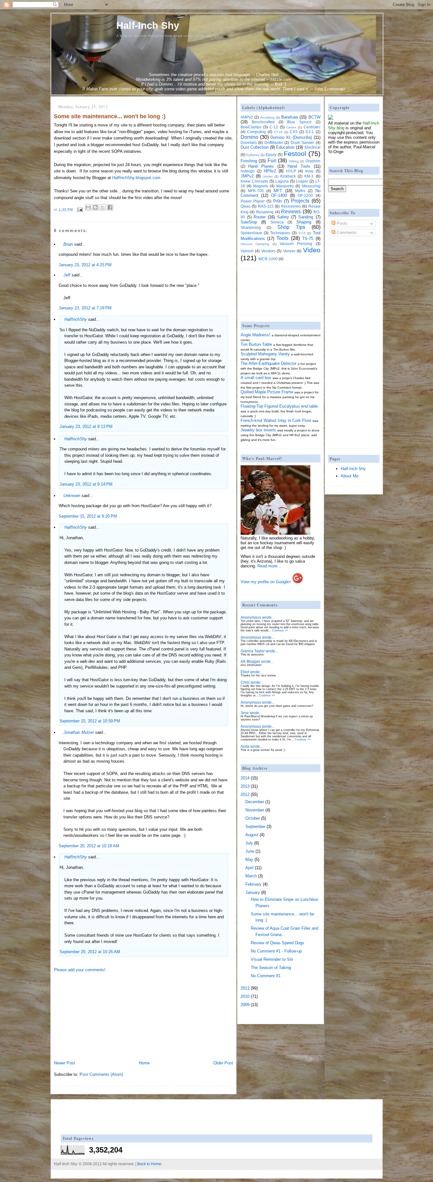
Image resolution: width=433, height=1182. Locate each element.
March (251, 876)
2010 (245, 996)
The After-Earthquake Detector (268, 363)
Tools (282, 238)
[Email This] (88, 207)
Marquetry (285, 186)
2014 (245, 778)
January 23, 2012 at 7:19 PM (85, 308)
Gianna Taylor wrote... (259, 651)
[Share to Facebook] (110, 207)
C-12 (273, 127)
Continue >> (280, 630)
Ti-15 (302, 233)
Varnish (247, 251)
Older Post (223, 1063)
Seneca (277, 222)
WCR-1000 (268, 259)
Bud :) (280, 84)
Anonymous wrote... (258, 617)
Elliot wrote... (251, 672)
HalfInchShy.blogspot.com (136, 177)
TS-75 (307, 238)
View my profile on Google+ (266, 581)
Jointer (268, 176)
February (253, 884)
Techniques (280, 233)
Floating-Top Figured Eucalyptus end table (279, 406)
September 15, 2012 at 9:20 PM (88, 516)
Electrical (312, 147)
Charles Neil (267, 74)
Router (260, 217)
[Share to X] (103, 207)
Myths (300, 191)
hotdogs (248, 171)
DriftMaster (273, 142)
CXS (294, 132)
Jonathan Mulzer (78, 732)
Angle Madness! (255, 335)
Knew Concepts (254, 181)
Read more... (269, 566)
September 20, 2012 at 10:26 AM (90, 951)
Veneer (289, 251)
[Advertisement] (101, 1016)
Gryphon (313, 161)
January (252, 892)
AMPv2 (247, 117)
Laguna (282, 181)
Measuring (311, 186)
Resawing (265, 212)
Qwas (245, 206)
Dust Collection (255, 147)
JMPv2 (247, 176)
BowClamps (251, 127)
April (249, 867)
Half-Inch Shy (147, 25)
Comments (346, 232)
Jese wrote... (251, 713)
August (251, 834)
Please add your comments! (80, 969)
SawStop (249, 222)
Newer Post (64, 1063)
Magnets (260, 186)
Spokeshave (251, 233)
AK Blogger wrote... (257, 661)
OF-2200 (305, 195)
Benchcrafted (263, 122)
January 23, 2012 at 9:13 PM (86, 426)
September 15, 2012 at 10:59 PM (90, 721)
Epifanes (252, 155)
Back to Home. (149, 1164)
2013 (245, 786)
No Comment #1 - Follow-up (276, 951)
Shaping (303, 222)
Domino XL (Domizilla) (291, 137)
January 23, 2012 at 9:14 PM (86, 484)
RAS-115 (266, 206)
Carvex (291, 127)
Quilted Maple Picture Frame (267, 392)
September (255, 826)
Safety (283, 217)
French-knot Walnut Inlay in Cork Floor (276, 420)
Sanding (305, 217)
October (252, 818)
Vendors (268, 251)
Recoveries (291, 206)
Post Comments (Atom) (101, 1074)
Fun (272, 160)
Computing (256, 132)
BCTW (314, 117)
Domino (249, 137)
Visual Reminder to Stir (272, 959)
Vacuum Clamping (255, 244)
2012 (245, 794)
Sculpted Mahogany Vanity (265, 354)
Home (144, 1063)
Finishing (249, 160)
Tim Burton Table (256, 344)
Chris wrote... (252, 682)
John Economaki (329, 89)
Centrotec (312, 127)
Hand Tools (299, 166)
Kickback (288, 176)
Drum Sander (302, 142)
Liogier (302, 181)
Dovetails (249, 142)
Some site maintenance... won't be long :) (109, 116)
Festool (295, 153)
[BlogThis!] (95, 207)
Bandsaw (289, 117)
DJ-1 (310, 132)
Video (311, 250)
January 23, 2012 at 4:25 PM (85, 264)
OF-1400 (279, 195)
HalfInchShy (75, 319)
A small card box (256, 377)
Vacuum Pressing (296, 244)
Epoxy (271, 154)
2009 (245, 1004)
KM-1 (308, 176)
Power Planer (253, 201)
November (254, 810)
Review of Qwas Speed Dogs (277, 942)
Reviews (291, 211)
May (249, 859)
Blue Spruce (299, 122)
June (249, 851)
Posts (341, 223)
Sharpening (251, 227)
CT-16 (278, 132)
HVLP (291, 171)
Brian (68, 244)
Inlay (309, 171)
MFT (278, 190)
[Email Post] (79, 209)
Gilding (294, 161)
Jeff (66, 275)
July (249, 843)
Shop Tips (291, 227)
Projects (300, 200)
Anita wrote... (252, 746)
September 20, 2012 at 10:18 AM (89, 845)
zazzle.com (280, 79)
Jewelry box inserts (258, 430)
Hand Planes (261, 166)
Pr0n (277, 201)
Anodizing (267, 117)
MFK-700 (256, 191)
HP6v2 (270, 171)
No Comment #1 (266, 975)
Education (285, 147)
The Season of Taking (271, 967)
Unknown (71, 495)
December (254, 801)
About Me (350, 476)
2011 (245, 988)
